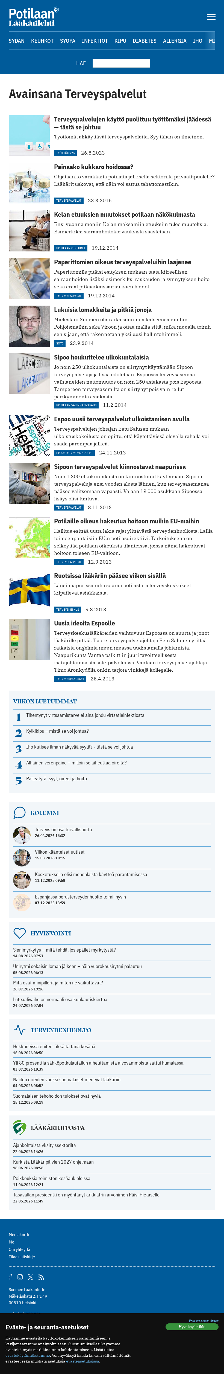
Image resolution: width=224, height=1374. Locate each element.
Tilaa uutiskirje (22, 1256)
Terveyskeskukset (70, 679)
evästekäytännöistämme (27, 1355)
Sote (59, 343)
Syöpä (67, 40)
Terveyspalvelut (68, 200)
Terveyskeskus (67, 609)
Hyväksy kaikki (192, 1326)
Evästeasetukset (204, 1320)
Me (11, 1242)
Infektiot (95, 40)
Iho (197, 40)
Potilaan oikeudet (70, 248)
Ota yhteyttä (19, 1249)
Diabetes (145, 40)
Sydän (17, 40)
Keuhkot (42, 40)
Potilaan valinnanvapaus (76, 405)
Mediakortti (19, 1234)
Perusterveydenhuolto (74, 453)
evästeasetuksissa (82, 1361)
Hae (81, 63)
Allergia (175, 40)
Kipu (120, 40)
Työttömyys (65, 153)
